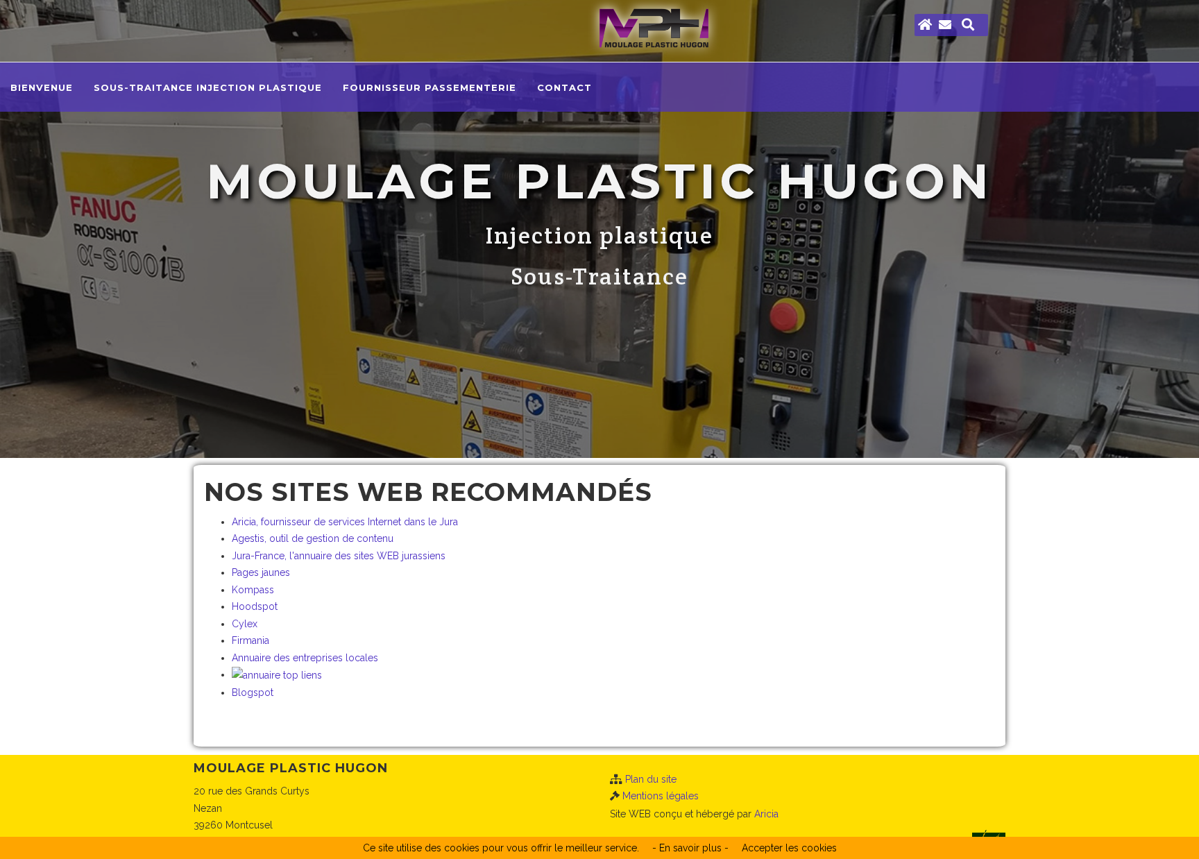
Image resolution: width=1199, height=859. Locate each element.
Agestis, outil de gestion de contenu (312, 538)
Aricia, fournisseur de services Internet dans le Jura (345, 521)
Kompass (253, 589)
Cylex (244, 623)
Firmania (250, 640)
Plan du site (651, 779)
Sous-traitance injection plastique (208, 87)
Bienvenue (41, 87)
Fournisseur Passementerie (429, 87)
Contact (564, 87)
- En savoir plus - (690, 847)
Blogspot (252, 692)
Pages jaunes (261, 572)
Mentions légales (660, 795)
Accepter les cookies (789, 847)
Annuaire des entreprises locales (305, 657)
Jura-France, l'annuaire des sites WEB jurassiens (338, 555)
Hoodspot (255, 606)
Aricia (766, 813)
